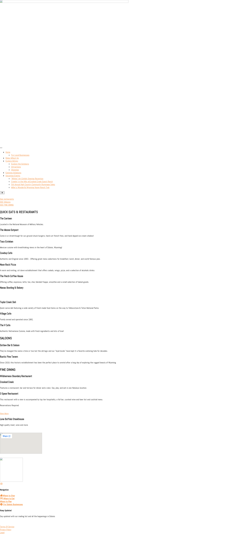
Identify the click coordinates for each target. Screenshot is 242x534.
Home (8, 152)
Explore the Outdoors (20, 163)
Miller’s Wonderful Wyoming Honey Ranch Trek (30, 187)
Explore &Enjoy (12, 160)
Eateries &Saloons (13, 172)
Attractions (16, 166)
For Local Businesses (20, 155)
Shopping (15, 169)
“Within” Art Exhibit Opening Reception (27, 178)
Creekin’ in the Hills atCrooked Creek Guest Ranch (32, 181)
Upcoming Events (13, 175)
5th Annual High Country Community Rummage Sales (33, 184)
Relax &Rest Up (12, 158)
